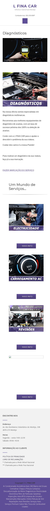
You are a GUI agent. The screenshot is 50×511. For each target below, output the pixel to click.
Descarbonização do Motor (14, 491)
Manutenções (11, 499)
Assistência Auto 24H (25, 486)
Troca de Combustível (36, 504)
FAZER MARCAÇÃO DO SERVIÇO (18, 170)
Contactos (36, 489)
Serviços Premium (12, 504)
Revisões (26, 501)
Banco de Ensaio (40, 486)
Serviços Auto (35, 501)
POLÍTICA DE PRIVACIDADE (14, 456)
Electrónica (13, 494)
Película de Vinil (38, 499)
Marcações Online (24, 499)
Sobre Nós (23, 504)
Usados (25, 506)
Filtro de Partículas (25, 494)
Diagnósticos (31, 491)
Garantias (37, 494)
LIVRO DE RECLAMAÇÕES (13, 459)
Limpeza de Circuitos (33, 496)
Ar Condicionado (9, 486)
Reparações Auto (16, 501)
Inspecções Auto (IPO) (16, 496)
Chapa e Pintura (25, 489)
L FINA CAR (25, 6)
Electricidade (41, 491)
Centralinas (14, 489)
